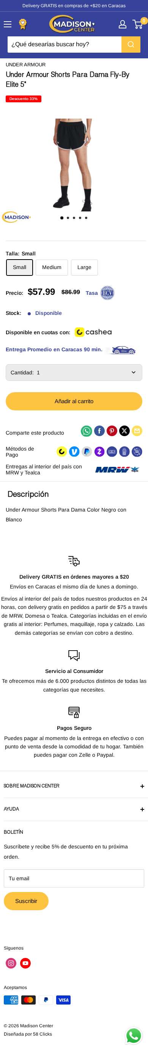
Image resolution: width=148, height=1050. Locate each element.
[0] (138, 24)
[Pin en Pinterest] (112, 431)
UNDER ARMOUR (26, 64)
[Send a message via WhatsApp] (133, 1035)
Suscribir (26, 901)
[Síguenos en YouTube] (25, 963)
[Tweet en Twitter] (124, 431)
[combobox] (74, 44)
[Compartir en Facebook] (99, 431)
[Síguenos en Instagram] (11, 963)
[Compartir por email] (137, 431)
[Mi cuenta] (122, 24)
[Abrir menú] (7, 24)
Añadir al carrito (74, 401)
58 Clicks (42, 1034)
